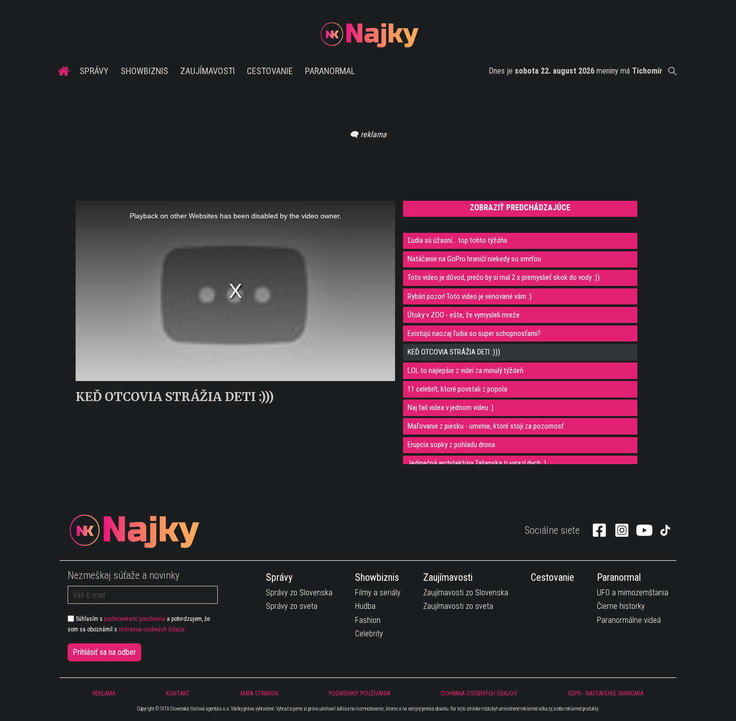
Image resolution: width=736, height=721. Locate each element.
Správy (94, 71)
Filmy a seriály (378, 592)
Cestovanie (270, 71)
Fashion (368, 620)
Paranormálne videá (629, 620)
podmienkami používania (134, 618)
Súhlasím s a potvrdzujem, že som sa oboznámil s (139, 623)
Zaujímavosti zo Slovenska (465, 592)
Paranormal (330, 71)
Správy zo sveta (291, 606)
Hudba (365, 606)
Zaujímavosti (207, 71)
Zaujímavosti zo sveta (458, 606)
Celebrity (369, 633)
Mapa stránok (259, 693)
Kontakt (178, 693)
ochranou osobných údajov (152, 629)
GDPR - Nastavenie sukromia (605, 693)
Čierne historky (621, 606)
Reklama (104, 693)
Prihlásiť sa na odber (104, 652)
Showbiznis (144, 71)
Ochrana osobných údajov (479, 693)
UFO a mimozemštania (632, 592)
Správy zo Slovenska (299, 592)
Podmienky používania (359, 693)
